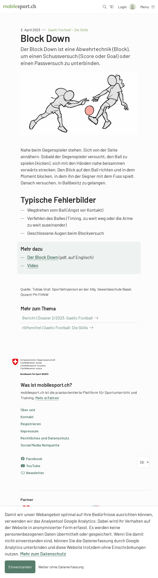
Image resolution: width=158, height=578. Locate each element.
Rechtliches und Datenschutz (45, 438)
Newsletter (34, 472)
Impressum (29, 431)
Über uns (28, 409)
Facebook (33, 458)
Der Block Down (42, 257)
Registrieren (31, 423)
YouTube (32, 465)
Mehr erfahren (47, 397)
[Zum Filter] (111, 6)
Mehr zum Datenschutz (43, 553)
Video (32, 265)
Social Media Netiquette (40, 445)
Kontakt (27, 416)
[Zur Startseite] (19, 6)
